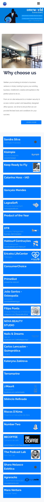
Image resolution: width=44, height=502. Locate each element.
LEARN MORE (31, 122)
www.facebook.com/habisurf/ (15, 247)
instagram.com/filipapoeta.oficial (16, 314)
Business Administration (12, 234)
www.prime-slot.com (11, 282)
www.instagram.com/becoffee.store (17, 445)
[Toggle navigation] (38, 3)
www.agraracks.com (11, 483)
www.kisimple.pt (10, 158)
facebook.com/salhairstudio (14, 392)
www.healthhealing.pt (12, 301)
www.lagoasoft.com (11, 209)
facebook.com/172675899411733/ (16, 340)
